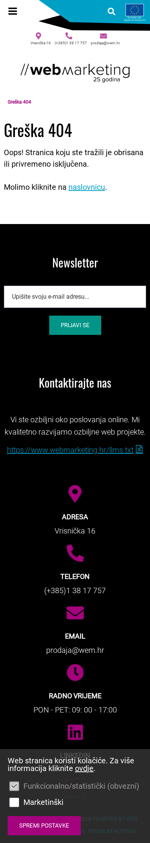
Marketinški (43, 802)
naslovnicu (86, 187)
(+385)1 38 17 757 (71, 43)
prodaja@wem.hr (105, 43)
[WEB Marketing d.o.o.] (75, 71)
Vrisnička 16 (40, 43)
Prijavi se (75, 325)
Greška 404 (19, 102)
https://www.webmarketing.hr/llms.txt (70, 450)
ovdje (84, 768)
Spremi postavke (44, 825)
